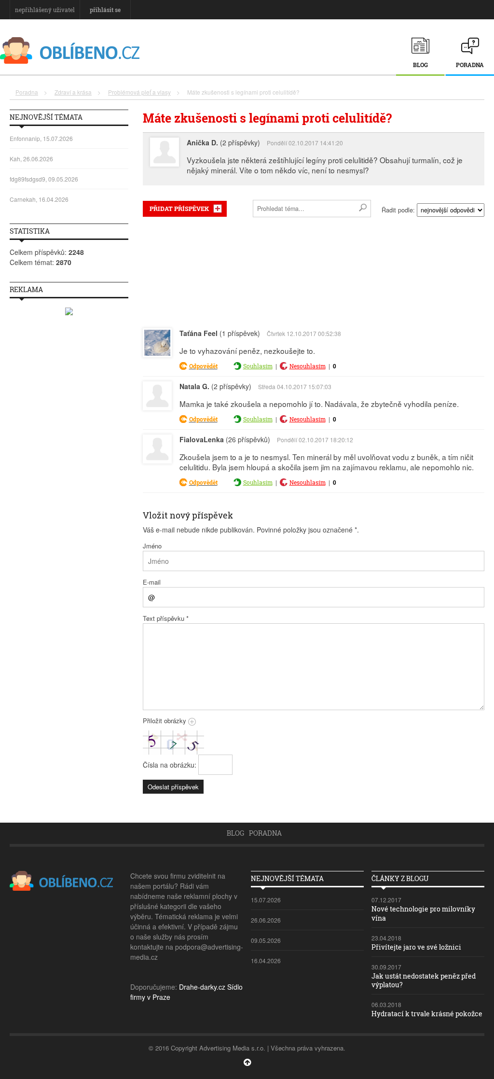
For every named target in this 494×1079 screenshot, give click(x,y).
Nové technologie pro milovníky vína (423, 913)
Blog (420, 65)
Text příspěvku (166, 618)
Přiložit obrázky (165, 720)
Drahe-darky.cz (202, 987)
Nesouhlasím (307, 366)
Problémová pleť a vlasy (139, 92)
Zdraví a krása (73, 92)
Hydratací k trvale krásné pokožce (426, 1013)
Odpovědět (203, 366)
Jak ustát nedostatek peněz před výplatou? (423, 980)
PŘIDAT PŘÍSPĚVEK (179, 208)
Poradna (470, 65)
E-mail (152, 582)
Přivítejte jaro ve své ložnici (416, 947)
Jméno (152, 545)
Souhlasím (258, 366)
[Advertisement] (313, 271)
